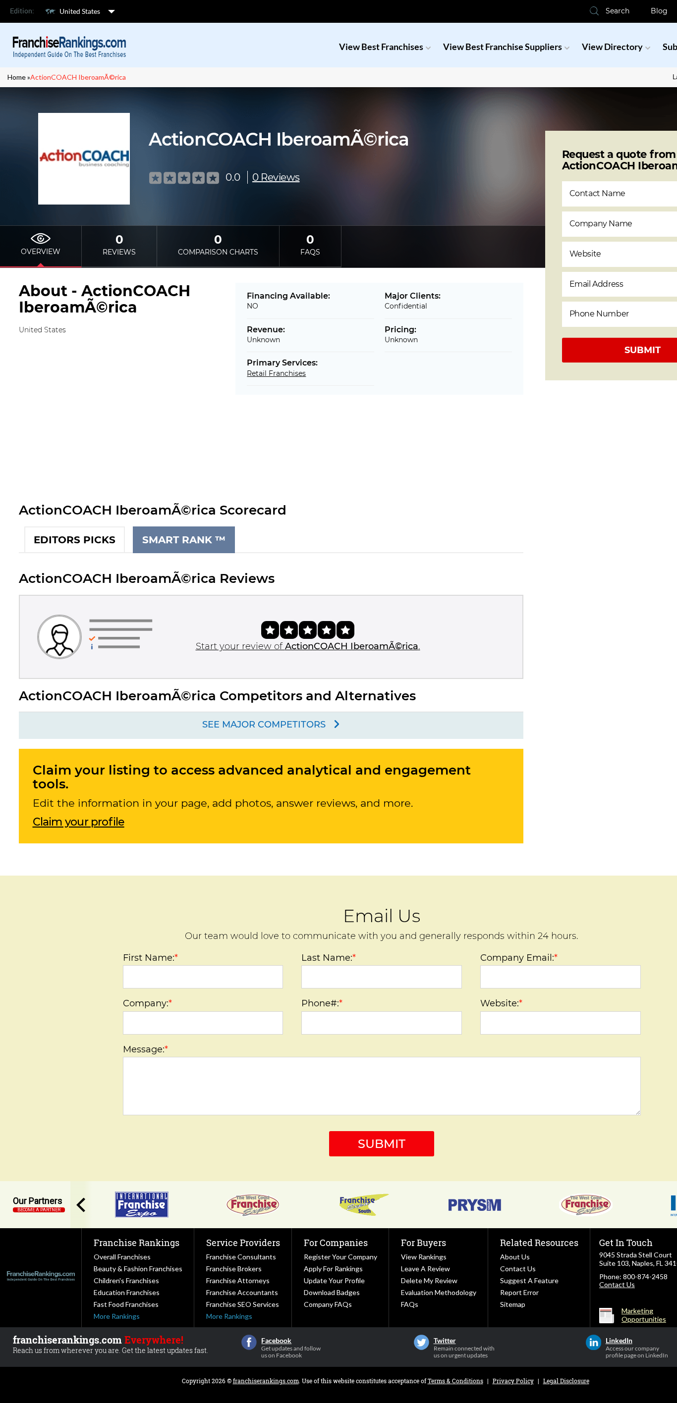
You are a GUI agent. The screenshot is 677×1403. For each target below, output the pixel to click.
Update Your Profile (334, 1280)
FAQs (409, 1304)
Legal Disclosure (566, 1381)
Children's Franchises (126, 1280)
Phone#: (321, 1003)
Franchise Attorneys (238, 1280)
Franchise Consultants (241, 1256)
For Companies (336, 1242)
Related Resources (539, 1242)
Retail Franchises (276, 373)
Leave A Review (425, 1268)
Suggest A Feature (529, 1280)
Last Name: (328, 957)
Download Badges (332, 1292)
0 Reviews (276, 177)
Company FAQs (328, 1304)
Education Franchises (127, 1292)
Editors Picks (74, 540)
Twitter (421, 1342)
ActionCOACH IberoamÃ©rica (78, 77)
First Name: (150, 957)
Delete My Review (429, 1280)
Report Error (519, 1292)
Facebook (249, 1342)
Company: (147, 1003)
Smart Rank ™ (184, 540)
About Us (515, 1256)
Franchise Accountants (242, 1292)
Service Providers (243, 1242)
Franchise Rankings (136, 1242)
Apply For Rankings (333, 1268)
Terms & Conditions (455, 1381)
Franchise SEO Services (242, 1304)
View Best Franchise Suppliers (502, 46)
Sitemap (512, 1304)
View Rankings (424, 1256)
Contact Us (518, 1268)
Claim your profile (78, 822)
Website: (501, 1003)
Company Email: (519, 957)
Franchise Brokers (234, 1268)
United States (79, 11)
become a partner (38, 1209)
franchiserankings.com (266, 1381)
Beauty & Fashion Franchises (138, 1268)
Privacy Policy (513, 1381)
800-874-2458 (645, 1276)
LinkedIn (593, 1342)
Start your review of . (308, 646)
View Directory (612, 46)
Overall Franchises (122, 1256)
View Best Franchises (381, 46)
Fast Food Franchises (126, 1304)
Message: (145, 1049)
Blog (659, 10)
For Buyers (423, 1242)
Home (16, 77)
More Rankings (117, 1316)
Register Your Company (340, 1256)
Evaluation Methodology (438, 1292)
